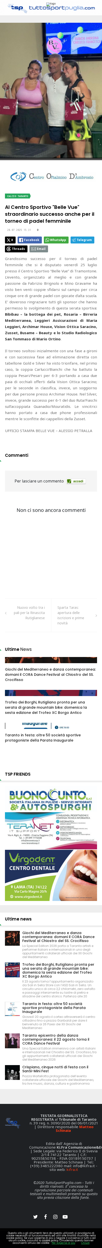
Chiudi (85, 1243)
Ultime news (18, 919)
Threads (18, 249)
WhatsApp (58, 240)
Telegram (84, 240)
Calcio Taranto (17, 196)
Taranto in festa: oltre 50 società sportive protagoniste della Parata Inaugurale (43, 738)
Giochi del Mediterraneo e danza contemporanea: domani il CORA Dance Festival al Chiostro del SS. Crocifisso (50, 674)
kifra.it (72, 1169)
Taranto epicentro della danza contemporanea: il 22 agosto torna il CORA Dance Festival (55, 1039)
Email (41, 249)
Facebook (31, 240)
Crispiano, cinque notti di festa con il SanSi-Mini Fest (55, 1069)
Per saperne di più (63, 1243)
